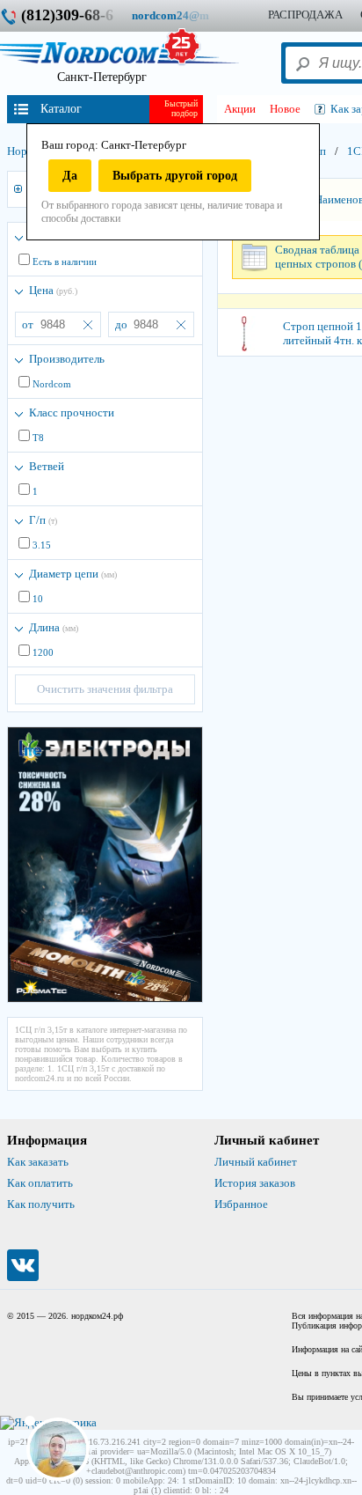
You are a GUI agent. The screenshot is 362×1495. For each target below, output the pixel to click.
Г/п (43, 520)
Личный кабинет (255, 1161)
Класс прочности (71, 412)
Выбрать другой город (174, 175)
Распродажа (305, 14)
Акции (240, 108)
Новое (285, 108)
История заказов (254, 1182)
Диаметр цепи (73, 573)
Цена (53, 290)
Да (69, 175)
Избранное (241, 1204)
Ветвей (46, 466)
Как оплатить (40, 1182)
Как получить (41, 1204)
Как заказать (38, 1161)
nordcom (184, 15)
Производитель (67, 358)
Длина (53, 627)
